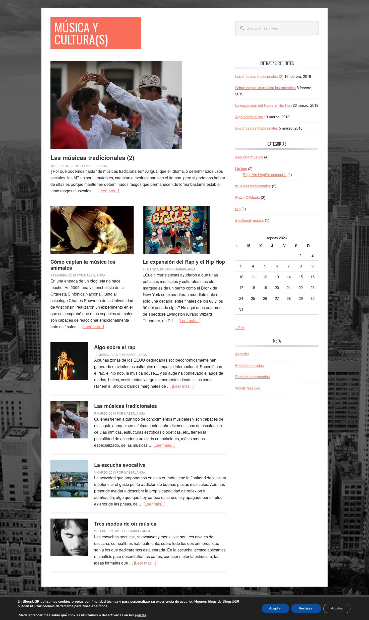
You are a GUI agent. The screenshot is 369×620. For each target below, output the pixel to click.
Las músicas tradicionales (125, 405)
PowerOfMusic (247, 197)
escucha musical (249, 156)
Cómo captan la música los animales (82, 264)
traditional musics (249, 220)
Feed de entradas (249, 365)
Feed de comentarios (252, 376)
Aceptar (275, 608)
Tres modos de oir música (125, 523)
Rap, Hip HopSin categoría (264, 174)
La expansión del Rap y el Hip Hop (184, 261)
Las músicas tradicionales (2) (92, 157)
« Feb (239, 327)
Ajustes (337, 608)
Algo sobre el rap (114, 347)
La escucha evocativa (120, 464)
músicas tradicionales (253, 185)
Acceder (242, 353)
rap (237, 208)
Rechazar (306, 608)
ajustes (140, 615)
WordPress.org (247, 387)
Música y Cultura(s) (81, 33)
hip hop (241, 168)
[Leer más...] (108, 191)
